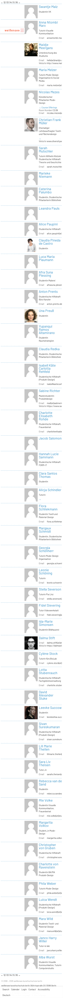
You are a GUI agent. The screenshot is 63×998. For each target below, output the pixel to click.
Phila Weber (47, 883)
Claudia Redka (49, 349)
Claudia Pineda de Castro (50, 241)
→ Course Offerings (48, 107)
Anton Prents (48, 291)
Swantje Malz (48, 7)
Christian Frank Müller (50, 121)
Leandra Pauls (49, 208)
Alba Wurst (47, 957)
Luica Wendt (48, 899)
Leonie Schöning (45, 571)
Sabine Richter (49, 391)
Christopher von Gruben (47, 846)
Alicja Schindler (50, 490)
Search (5, 989)
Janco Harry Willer (48, 939)
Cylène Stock (48, 653)
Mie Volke (46, 800)
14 (11, 2)
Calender (15, 989)
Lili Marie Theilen (45, 747)
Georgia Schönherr (46, 549)
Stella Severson (50, 589)
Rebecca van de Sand (50, 782)
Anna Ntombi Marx (48, 23)
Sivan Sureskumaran (49, 725)
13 (8, 2)
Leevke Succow (50, 708)
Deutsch (6, 995)
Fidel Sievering (49, 605)
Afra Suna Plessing (46, 273)
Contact (32, 989)
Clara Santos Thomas (48, 475)
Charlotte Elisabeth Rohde (45, 416)
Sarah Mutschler (46, 149)
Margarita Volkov (46, 824)
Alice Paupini (48, 224)
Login (24, 989)
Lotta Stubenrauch (48, 671)
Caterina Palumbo (45, 190)
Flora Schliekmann (48, 507)
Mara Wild (46, 919)
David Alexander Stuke (46, 695)
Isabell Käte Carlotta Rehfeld (47, 368)
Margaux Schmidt (45, 529)
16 (17, 2)
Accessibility (44, 989)
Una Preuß (46, 311)
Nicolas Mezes (49, 92)
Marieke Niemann (45, 174)
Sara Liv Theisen (45, 763)
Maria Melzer (48, 70)
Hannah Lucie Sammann (49, 455)
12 (5, 2)
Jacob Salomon (50, 438)
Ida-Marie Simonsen (46, 623)
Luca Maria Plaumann (47, 258)
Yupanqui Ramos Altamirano (47, 329)
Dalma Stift (47, 638)
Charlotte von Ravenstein (48, 865)
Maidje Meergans (46, 46)
